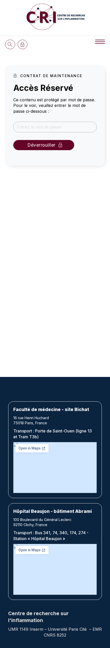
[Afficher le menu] (100, 42)
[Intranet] (23, 44)
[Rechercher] (10, 44)
